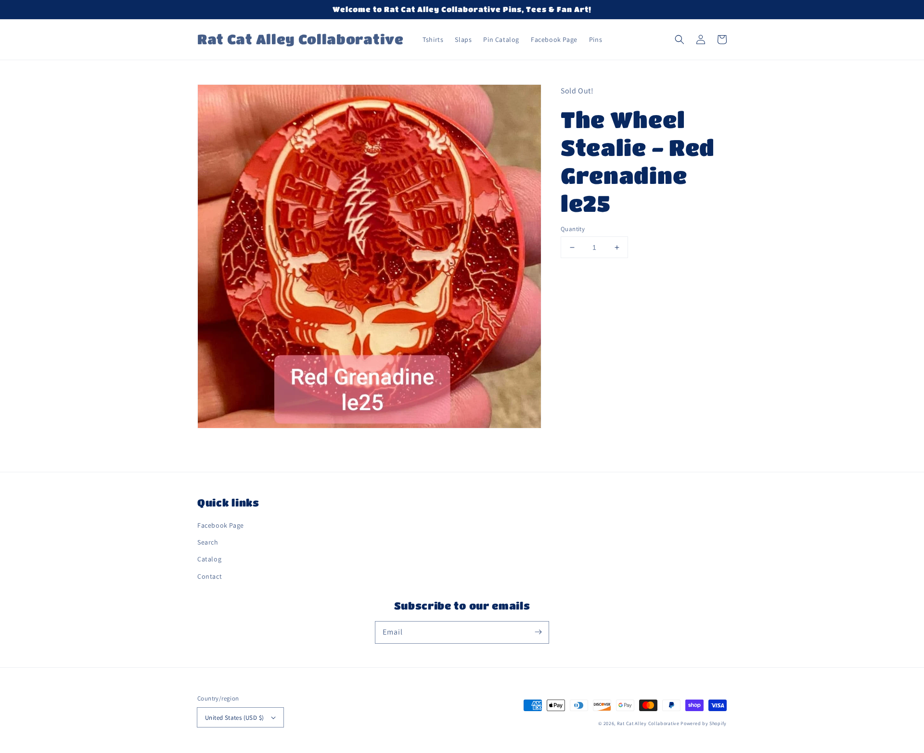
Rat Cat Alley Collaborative (648, 723)
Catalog (209, 559)
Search (207, 542)
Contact (209, 576)
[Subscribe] (538, 632)
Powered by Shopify (703, 723)
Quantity (573, 229)
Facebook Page (220, 525)
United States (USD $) (234, 718)
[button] (679, 39)
